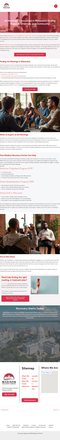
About (8, 395)
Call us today (4, 253)
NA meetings (15, 55)
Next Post (56, 379)
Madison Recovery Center (7, 14)
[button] (30, 410)
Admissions (26, 395)
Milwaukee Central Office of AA (9, 44)
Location (34, 395)
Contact (50, 397)
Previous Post (4, 379)
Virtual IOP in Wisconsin (11, 163)
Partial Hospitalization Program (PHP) (17, 151)
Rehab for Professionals (13, 397)
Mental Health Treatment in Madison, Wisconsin (34, 397)
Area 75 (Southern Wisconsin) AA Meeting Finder (13, 46)
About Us (25, 356)
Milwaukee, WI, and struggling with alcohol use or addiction (22, 5)
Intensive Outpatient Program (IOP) (16, 138)
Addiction (51, 395)
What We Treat (16, 395)
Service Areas (42, 395)
